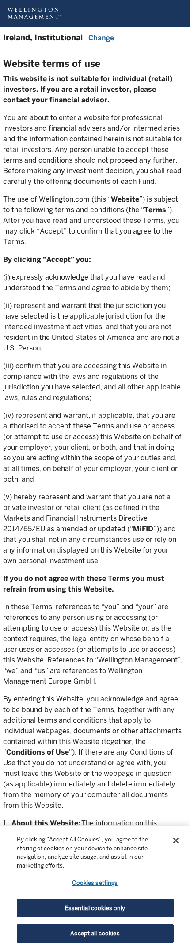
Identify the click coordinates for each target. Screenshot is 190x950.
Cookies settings (95, 883)
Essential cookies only (95, 908)
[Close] (176, 840)
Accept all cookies (94, 933)
